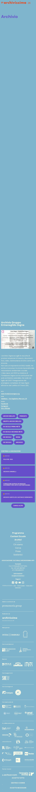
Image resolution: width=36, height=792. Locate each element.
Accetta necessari (18, 788)
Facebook (4, 404)
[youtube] (20, 582)
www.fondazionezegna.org (10, 394)
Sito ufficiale (5, 408)
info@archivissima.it (18, 576)
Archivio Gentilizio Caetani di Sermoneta (17, 497)
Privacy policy (29, 585)
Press (15, 585)
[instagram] (23, 582)
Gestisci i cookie (18, 783)
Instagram (4, 406)
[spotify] (16, 582)
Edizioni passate (21, 585)
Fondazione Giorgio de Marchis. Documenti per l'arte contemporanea (16, 484)
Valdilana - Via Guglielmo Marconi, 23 (14, 399)
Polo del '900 (8, 459)
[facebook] (13, 582)
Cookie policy (18, 587)
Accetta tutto (18, 778)
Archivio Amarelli (9, 471)
